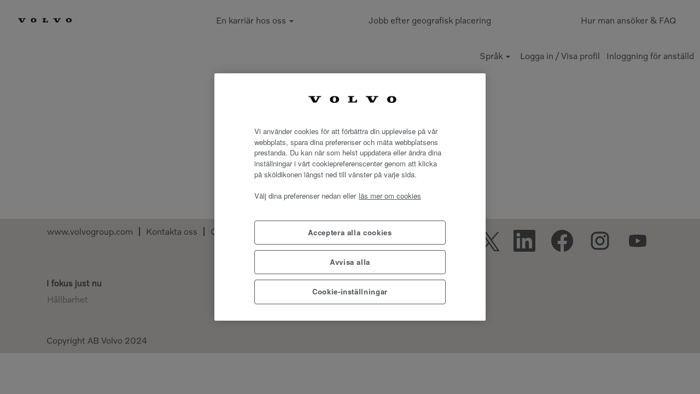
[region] (350, 197)
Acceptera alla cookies (350, 232)
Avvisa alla (350, 262)
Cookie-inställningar (350, 291)
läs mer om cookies (390, 195)
